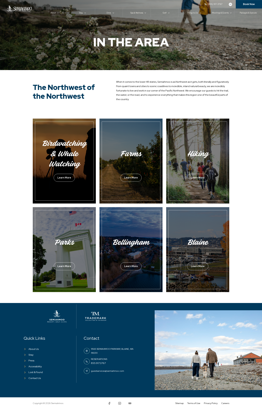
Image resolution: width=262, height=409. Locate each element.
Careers (225, 403)
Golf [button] (164, 13)
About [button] (53, 13)
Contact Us (35, 378)
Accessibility (35, 366)
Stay (31, 354)
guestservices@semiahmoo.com (107, 370)
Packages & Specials (248, 13)
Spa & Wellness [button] (136, 13)
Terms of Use (193, 403)
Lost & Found (36, 372)
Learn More (64, 177)
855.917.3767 (98, 363)
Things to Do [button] (192, 13)
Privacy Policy (211, 403)
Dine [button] (109, 13)
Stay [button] (81, 13)
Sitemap (179, 403)
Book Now (249, 4)
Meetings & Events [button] (220, 13)
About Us (34, 349)
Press (31, 360)
